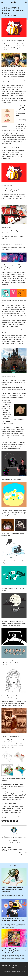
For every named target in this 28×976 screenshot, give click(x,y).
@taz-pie (8, 143)
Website (18, 842)
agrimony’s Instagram (11, 376)
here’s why (9, 249)
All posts (10, 842)
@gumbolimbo (8, 563)
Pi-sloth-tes (4, 125)
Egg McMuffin (21, 816)
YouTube (23, 971)
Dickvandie (5, 812)
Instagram (8, 971)
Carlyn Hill (3, 15)
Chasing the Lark (16, 300)
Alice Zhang (18, 810)
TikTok (4, 971)
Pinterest (19, 971)
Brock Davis (13, 382)
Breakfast (15, 816)
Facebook (14, 971)
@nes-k (24, 561)
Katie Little (9, 227)
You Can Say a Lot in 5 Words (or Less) (15, 854)
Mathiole (11, 810)
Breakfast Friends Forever (7, 185)
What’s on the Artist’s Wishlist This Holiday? (11, 850)
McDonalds (3, 817)
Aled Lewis (17, 808)
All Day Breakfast (9, 816)
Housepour (13, 282)
